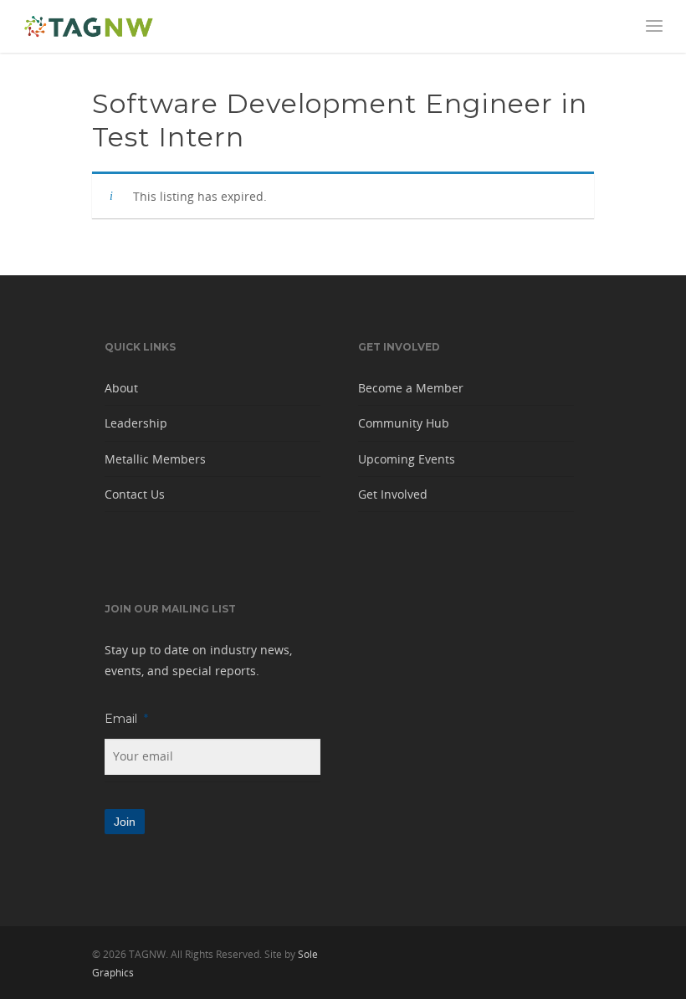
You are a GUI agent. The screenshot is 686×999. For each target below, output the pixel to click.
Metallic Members (155, 459)
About (121, 388)
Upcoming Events (406, 459)
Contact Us (135, 494)
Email (126, 718)
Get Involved (392, 494)
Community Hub (403, 423)
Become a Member (410, 388)
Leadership (136, 423)
